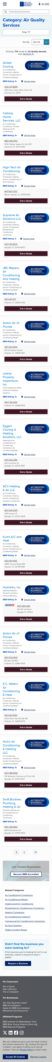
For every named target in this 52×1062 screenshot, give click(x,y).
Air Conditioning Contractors (19, 895)
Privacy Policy (26, 1049)
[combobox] (40, 42)
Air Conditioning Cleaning (17, 916)
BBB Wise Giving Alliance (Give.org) (20, 1024)
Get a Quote (26, 98)
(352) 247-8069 (10, 87)
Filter (24, 32)
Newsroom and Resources (15, 1010)
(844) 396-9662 (10, 827)
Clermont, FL (28, 54)
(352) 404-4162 (10, 561)
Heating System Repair (16, 929)
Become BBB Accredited (26, 874)
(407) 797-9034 (10, 244)
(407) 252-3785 (10, 460)
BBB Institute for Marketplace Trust (19, 1021)
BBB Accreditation (12, 1005)
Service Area (29, 81)
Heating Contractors (14, 912)
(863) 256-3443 (10, 141)
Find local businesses (19, 11)
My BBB (45, 4)
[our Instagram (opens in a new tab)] (21, 1034)
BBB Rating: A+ (10, 135)
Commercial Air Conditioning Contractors (25, 921)
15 (37, 853)
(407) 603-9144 (10, 715)
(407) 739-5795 (10, 402)
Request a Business (18, 963)
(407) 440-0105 (10, 510)
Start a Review (10, 989)
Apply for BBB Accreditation (16, 1008)
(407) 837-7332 (10, 191)
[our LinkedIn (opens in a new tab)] (10, 1034)
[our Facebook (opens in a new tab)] (16, 1034)
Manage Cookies (38, 1056)
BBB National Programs (14, 1027)
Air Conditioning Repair (16, 899)
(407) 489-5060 (11, 773)
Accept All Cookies (15, 1056)
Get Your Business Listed (15, 1002)
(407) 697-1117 (10, 299)
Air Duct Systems (13, 925)
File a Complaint (11, 991)
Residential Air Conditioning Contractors (24, 908)
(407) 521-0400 (10, 347)
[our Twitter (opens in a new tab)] (5, 1034)
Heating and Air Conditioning (19, 903)
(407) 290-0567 (23, 606)
